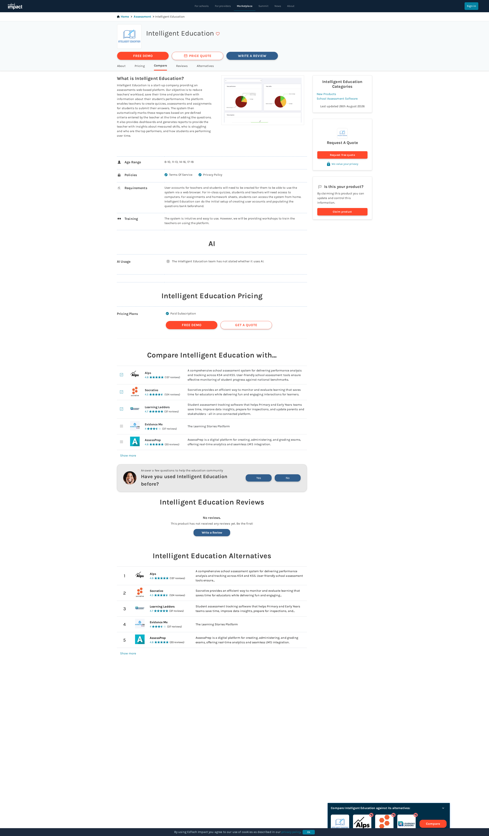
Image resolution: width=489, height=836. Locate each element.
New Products (326, 94)
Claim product (342, 211)
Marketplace (244, 6)
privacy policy (290, 832)
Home (125, 16)
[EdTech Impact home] (15, 6)
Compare (433, 823)
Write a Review (212, 532)
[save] (218, 34)
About (290, 6)
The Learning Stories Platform (217, 624)
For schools (202, 6)
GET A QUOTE (246, 325)
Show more (128, 455)
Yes (258, 478)
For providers (223, 6)
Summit (263, 6)
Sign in (471, 6)
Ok (308, 832)
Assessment (142, 16)
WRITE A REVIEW (252, 56)
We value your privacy (345, 164)
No (288, 478)
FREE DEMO (143, 56)
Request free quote (342, 155)
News (277, 6)
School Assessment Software (337, 98)
